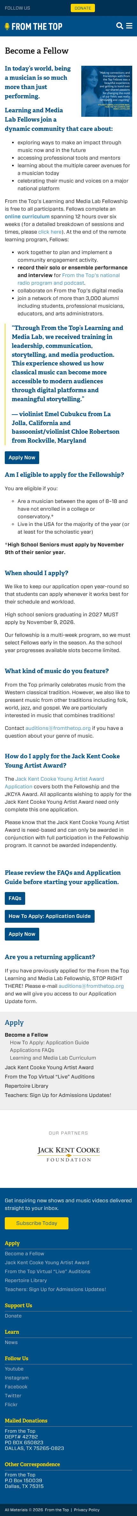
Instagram (17, 1378)
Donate (83, 8)
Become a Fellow (26, 1035)
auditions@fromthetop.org (58, 728)
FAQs (15, 898)
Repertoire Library (26, 1086)
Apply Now (22, 457)
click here (49, 232)
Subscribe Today (36, 1223)
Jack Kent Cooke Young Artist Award (49, 1067)
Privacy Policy (87, 1509)
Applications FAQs (32, 1050)
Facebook (16, 1387)
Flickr (11, 1404)
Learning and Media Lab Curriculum (53, 1058)
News (11, 1342)
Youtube (14, 1369)
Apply (14, 1022)
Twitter (13, 1396)
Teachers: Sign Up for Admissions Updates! (58, 1095)
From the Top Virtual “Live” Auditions (50, 1077)
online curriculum (27, 217)
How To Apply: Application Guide (50, 916)
